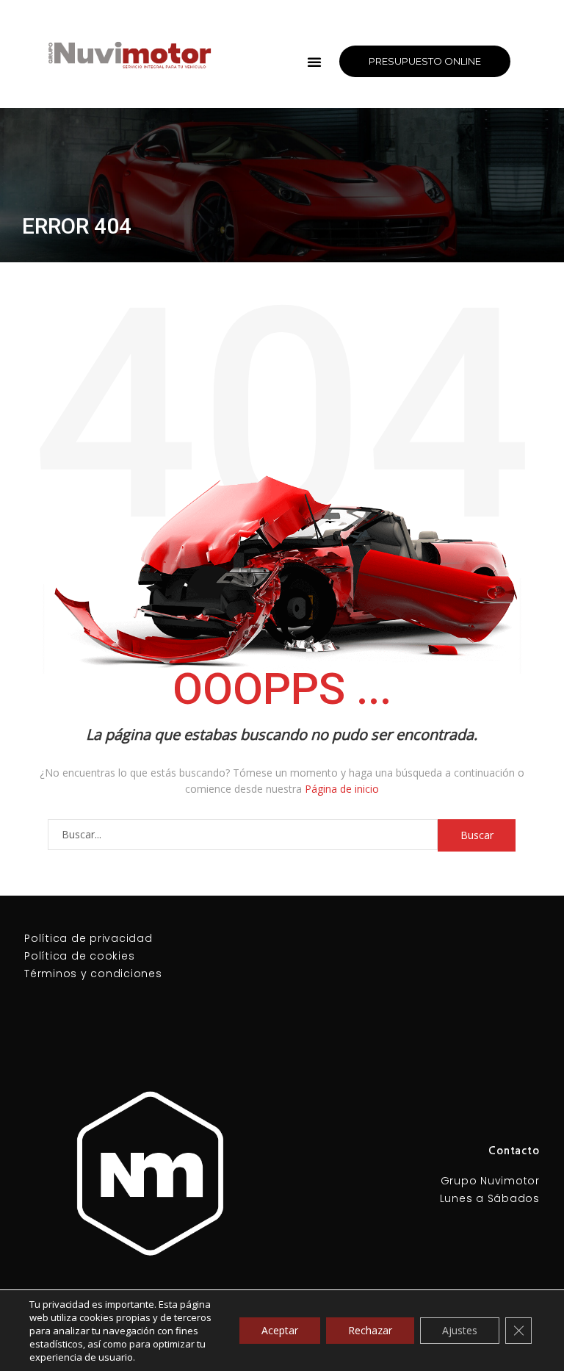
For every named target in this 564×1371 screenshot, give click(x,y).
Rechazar (370, 1330)
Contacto (514, 1150)
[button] (314, 62)
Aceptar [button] (279, 1330)
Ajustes (459, 1330)
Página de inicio (342, 789)
